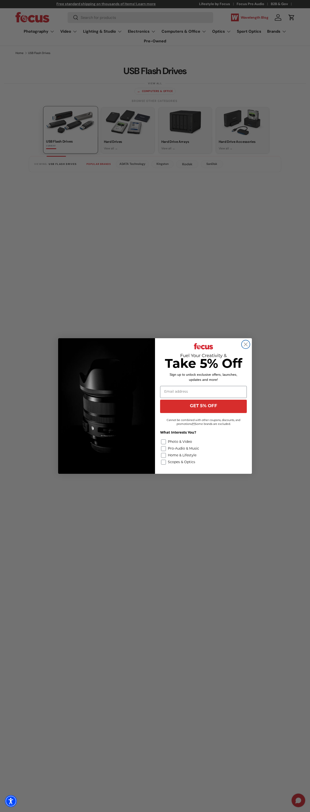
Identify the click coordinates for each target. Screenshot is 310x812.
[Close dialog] (245, 344)
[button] (11, 801)
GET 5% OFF (203, 406)
